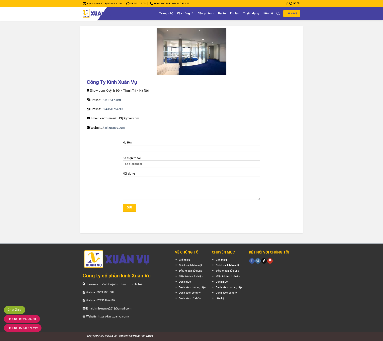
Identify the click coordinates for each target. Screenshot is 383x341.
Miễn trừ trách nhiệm (191, 276)
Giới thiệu (184, 259)
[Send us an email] (298, 3)
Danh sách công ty (189, 292)
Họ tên (127, 142)
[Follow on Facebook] (287, 3)
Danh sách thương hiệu (192, 287)
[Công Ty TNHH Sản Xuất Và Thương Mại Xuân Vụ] (109, 13)
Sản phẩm (205, 13)
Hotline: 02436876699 (23, 328)
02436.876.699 (112, 109)
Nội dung (129, 173)
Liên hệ (268, 13)
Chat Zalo (15, 310)
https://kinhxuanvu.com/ (113, 316)
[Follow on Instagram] (290, 3)
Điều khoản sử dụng (190, 270)
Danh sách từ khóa (190, 298)
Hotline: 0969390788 (22, 319)
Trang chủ (166, 13)
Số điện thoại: (132, 158)
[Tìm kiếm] (278, 13)
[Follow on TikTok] (264, 261)
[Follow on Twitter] (294, 3)
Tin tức (234, 13)
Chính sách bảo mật (190, 265)
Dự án (222, 13)
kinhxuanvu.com (114, 128)
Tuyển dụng (251, 13)
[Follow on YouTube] (270, 261)
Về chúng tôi (185, 13)
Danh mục (185, 281)
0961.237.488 (111, 100)
